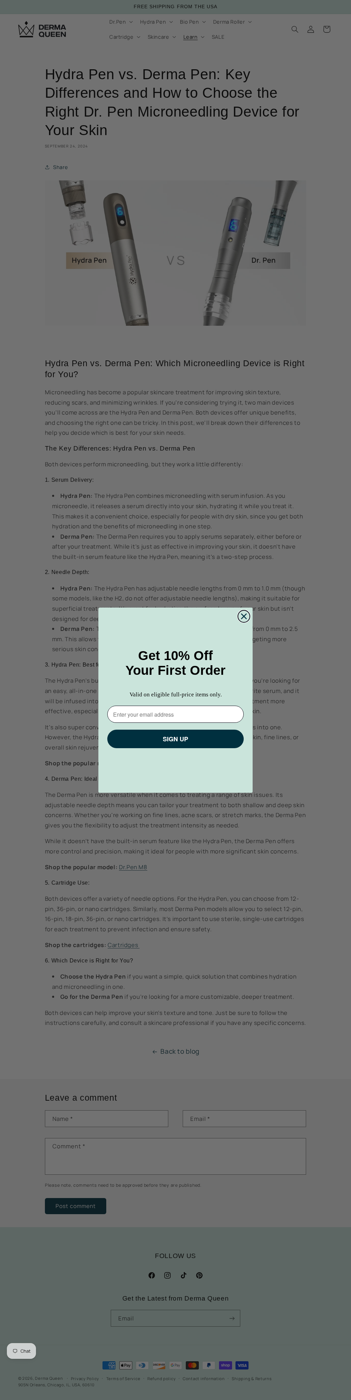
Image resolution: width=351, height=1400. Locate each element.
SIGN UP (175, 738)
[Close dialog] (244, 616)
